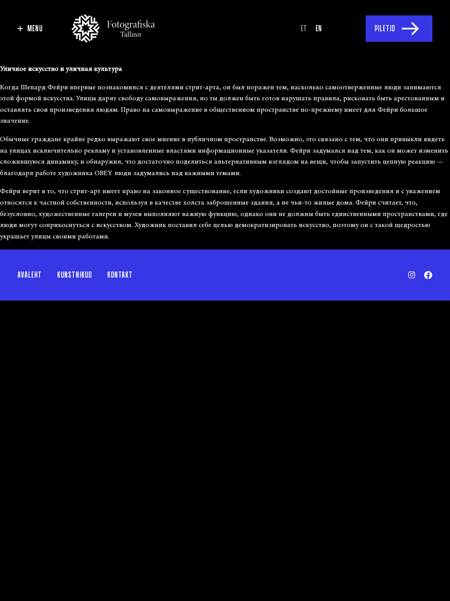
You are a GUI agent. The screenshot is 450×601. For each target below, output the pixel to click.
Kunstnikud (74, 275)
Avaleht (30, 275)
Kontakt (120, 275)
